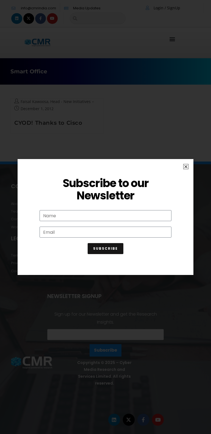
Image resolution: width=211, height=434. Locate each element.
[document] (105, 217)
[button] (186, 167)
